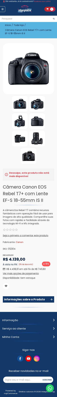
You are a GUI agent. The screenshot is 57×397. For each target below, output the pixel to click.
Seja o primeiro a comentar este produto (25, 235)
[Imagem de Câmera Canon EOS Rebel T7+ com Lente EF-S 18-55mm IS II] (20, 104)
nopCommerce (10, 393)
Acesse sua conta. (42, 1)
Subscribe (47, 380)
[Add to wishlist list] (6, 286)
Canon (19, 242)
